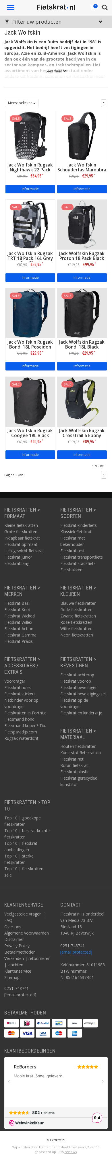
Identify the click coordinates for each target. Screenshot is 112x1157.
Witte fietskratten (76, 628)
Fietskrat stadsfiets (78, 563)
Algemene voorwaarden (26, 933)
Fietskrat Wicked (19, 616)
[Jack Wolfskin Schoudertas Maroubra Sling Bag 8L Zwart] (82, 135)
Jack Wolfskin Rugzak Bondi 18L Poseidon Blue (30, 347)
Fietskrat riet (72, 759)
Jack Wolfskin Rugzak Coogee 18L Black (30, 433)
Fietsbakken (71, 569)
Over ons (12, 926)
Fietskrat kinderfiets (78, 525)
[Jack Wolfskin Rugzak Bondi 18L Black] (82, 312)
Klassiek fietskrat (76, 531)
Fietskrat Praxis (18, 641)
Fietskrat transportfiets (81, 557)
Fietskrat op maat (20, 544)
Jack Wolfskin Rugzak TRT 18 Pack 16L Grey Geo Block (30, 258)
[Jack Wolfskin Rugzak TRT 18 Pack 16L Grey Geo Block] (30, 224)
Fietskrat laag (16, 563)
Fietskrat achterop (77, 674)
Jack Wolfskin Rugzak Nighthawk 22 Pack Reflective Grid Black (30, 170)
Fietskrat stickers (20, 694)
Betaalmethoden (20, 952)
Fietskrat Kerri (17, 609)
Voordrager (14, 681)
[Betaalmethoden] (11, 1023)
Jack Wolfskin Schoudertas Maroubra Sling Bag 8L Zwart (81, 170)
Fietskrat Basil (17, 603)
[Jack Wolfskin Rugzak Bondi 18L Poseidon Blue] (30, 312)
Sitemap (12, 977)
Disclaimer (14, 939)
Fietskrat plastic (74, 771)
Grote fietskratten (20, 531)
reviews (71, 1151)
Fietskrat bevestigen (79, 687)
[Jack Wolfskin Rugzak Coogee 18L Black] (30, 401)
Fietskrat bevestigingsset (83, 694)
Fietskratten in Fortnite (25, 713)
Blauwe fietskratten (78, 603)
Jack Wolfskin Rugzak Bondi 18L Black (82, 344)
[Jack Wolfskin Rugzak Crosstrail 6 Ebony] (82, 401)
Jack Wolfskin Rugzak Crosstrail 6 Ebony (82, 433)
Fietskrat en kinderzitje (81, 713)
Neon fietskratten (76, 635)
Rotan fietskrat (74, 765)
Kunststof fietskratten (80, 752)
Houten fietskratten (78, 746)
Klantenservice (17, 971)
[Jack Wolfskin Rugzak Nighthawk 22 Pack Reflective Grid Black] (30, 135)
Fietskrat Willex (18, 622)
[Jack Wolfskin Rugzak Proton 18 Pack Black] (82, 224)
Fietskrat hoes (17, 687)
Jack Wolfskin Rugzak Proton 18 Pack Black (82, 255)
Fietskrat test (72, 550)
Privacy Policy (17, 945)
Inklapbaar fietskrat (22, 538)
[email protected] (76, 952)
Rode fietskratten (76, 609)
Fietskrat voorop (75, 681)
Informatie (30, 188)
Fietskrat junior (18, 557)
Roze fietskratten (76, 622)
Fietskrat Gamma (20, 635)
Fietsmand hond (19, 719)
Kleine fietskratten (21, 525)
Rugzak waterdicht (21, 738)
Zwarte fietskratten (78, 616)
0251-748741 (16, 988)
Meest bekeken (20, 102)
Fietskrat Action (18, 628)
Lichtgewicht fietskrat (24, 550)
